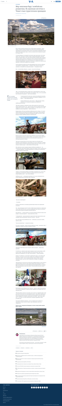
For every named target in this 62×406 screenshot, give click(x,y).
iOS (3, 392)
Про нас (4, 387)
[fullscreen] (45, 325)
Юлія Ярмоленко (18, 13)
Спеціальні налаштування (7, 399)
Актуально (18, 4)
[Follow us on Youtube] (36, 387)
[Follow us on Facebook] (32, 387)
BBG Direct (4, 395)
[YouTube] (54, 1)
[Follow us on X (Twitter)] (34, 387)
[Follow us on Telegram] (40, 387)
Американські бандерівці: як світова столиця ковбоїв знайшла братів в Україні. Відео (33, 309)
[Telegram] (51, 1)
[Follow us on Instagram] (38, 387)
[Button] (44, 18)
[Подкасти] (45, 387)
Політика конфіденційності (7, 397)
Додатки (4, 402)
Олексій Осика (23, 13)
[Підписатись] (47, 387)
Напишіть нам (5, 390)
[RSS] (42, 387)
